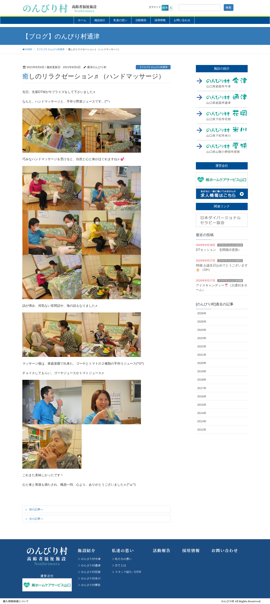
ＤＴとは (120, 565)
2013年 (201, 421)
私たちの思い (123, 559)
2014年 (201, 413)
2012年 (201, 429)
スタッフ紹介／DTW (128, 572)
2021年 (201, 354)
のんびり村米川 (90, 578)
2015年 (201, 404)
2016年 (201, 396)
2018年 (201, 379)
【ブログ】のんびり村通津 (153, 67)
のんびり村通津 (90, 565)
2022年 (201, 346)
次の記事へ (36, 518)
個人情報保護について (16, 601)
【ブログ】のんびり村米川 (230, 261)
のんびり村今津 (90, 559)
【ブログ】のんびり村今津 (230, 245)
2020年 (201, 363)
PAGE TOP (260, 582)
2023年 (201, 338)
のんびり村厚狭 (90, 585)
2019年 (201, 371)
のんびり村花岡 (90, 572)
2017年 (201, 388)
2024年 (201, 329)
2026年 (201, 313)
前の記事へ (36, 509)
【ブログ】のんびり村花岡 (230, 280)
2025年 (201, 321)
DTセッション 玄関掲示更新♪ (218, 249)
